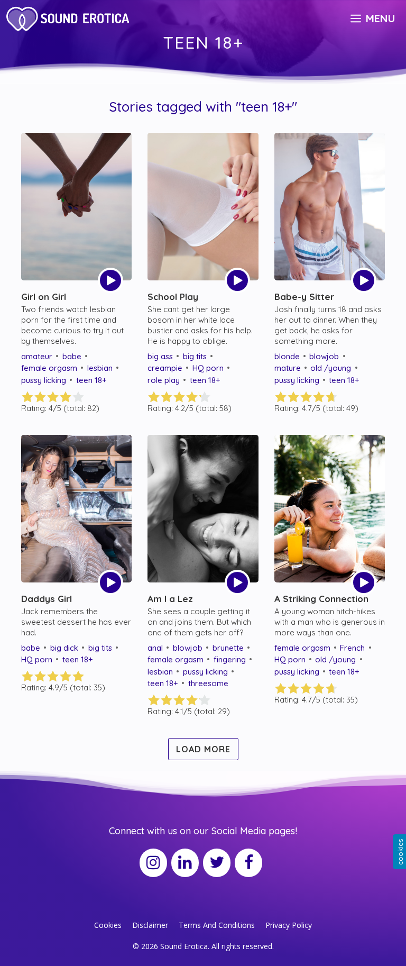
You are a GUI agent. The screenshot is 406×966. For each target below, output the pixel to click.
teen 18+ (91, 380)
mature (287, 368)
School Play (172, 296)
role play (163, 380)
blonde (287, 356)
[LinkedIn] (185, 863)
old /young (330, 368)
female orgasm (49, 368)
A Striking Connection (321, 598)
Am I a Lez (170, 598)
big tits (195, 356)
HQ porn (208, 368)
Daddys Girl (46, 598)
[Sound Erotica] (69, 18)
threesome (208, 683)
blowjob (324, 356)
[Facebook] (248, 863)
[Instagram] (153, 863)
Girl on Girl (43, 296)
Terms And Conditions (217, 925)
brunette (228, 648)
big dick (64, 648)
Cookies (108, 925)
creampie (164, 368)
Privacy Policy (288, 925)
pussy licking (43, 380)
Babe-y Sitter (304, 296)
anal (155, 648)
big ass (160, 356)
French (352, 648)
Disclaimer (150, 925)
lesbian (100, 368)
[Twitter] (216, 863)
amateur (36, 356)
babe (71, 356)
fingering (230, 659)
